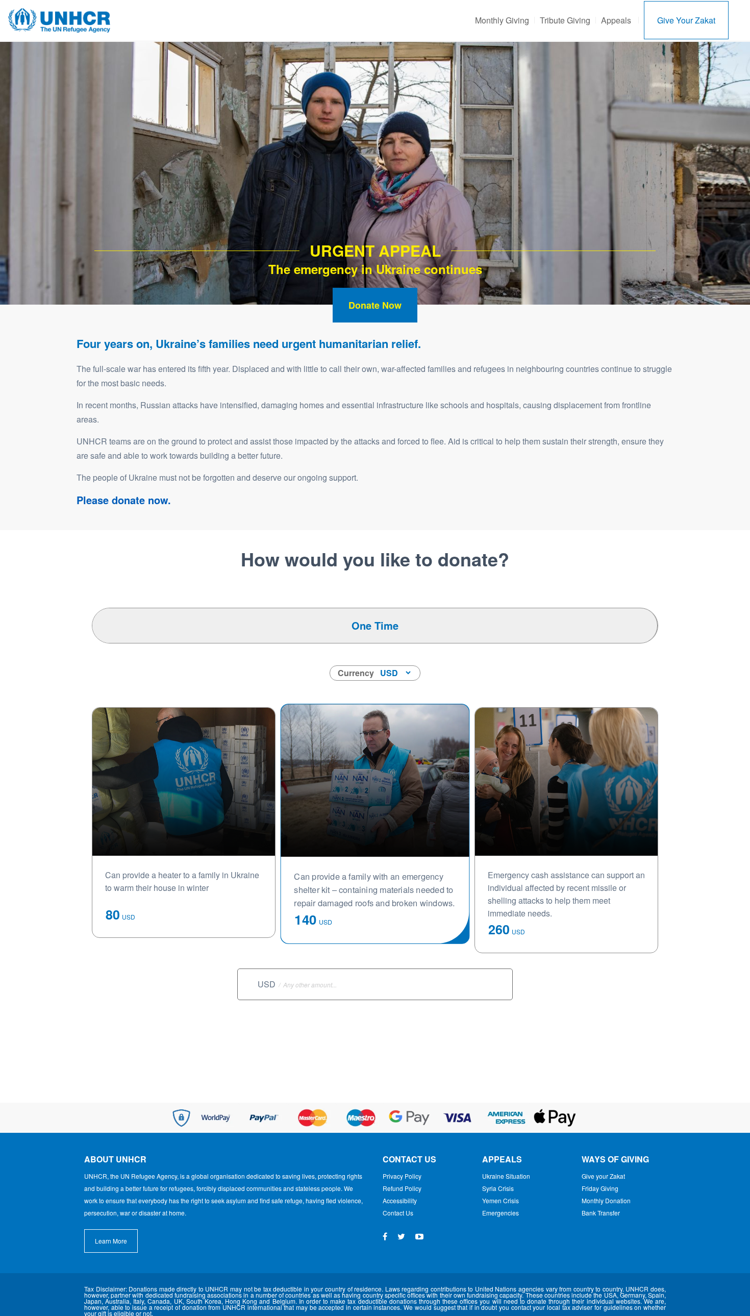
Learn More (111, 1240)
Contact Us (398, 1212)
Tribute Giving (565, 20)
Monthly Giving (502, 20)
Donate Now (375, 305)
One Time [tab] (375, 625)
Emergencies (500, 1212)
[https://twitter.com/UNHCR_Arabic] (401, 1236)
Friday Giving (600, 1188)
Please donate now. (124, 499)
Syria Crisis (498, 1188)
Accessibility (400, 1200)
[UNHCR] (59, 19)
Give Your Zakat (686, 20)
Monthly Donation (606, 1200)
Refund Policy (402, 1188)
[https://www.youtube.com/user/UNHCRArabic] (419, 1236)
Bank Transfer (601, 1212)
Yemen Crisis (500, 1200)
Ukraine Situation (506, 1176)
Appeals (616, 20)
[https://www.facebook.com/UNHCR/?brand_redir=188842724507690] (385, 1236)
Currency (356, 673)
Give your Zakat (603, 1176)
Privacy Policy (402, 1176)
